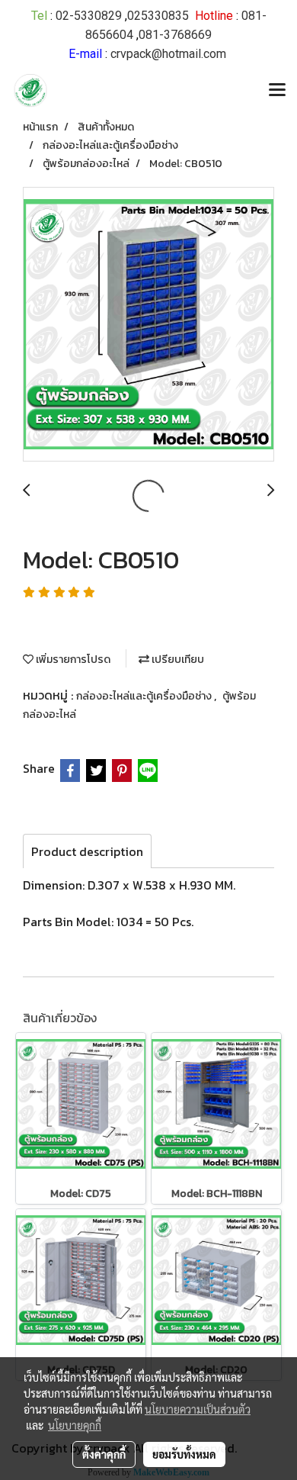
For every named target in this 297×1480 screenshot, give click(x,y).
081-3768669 (175, 34)
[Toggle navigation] (277, 91)
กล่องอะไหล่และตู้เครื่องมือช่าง (145, 696)
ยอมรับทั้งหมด (184, 1454)
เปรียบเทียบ (176, 660)
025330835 (158, 15)
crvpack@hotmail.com (168, 54)
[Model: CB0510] (148, 325)
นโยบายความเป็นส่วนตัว (198, 1409)
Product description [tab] (87, 851)
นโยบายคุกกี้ (74, 1425)
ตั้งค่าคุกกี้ (104, 1454)
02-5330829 (89, 15)
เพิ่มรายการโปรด (72, 660)
